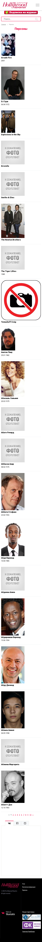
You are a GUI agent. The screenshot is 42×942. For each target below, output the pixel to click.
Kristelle (5, 166)
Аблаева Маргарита (10, 764)
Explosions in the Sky (10, 134)
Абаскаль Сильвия (9, 398)
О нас (23, 884)
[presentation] (9, 823)
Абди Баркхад (7, 558)
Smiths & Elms (7, 197)
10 (30, 815)
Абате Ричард (7, 432)
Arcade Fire (6, 58)
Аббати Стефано (8, 512)
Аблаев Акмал (7, 730)
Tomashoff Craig (8, 322)
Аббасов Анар (7, 464)
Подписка (24, 890)
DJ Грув (4, 101)
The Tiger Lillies (8, 271)
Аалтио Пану (6, 352)
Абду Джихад (7, 685)
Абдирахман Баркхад (11, 637)
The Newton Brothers (11, 240)
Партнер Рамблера (28, 931)
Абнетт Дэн (6, 805)
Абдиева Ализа (8, 592)
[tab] (9, 823)
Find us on (10, 913)
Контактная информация (28, 887)
